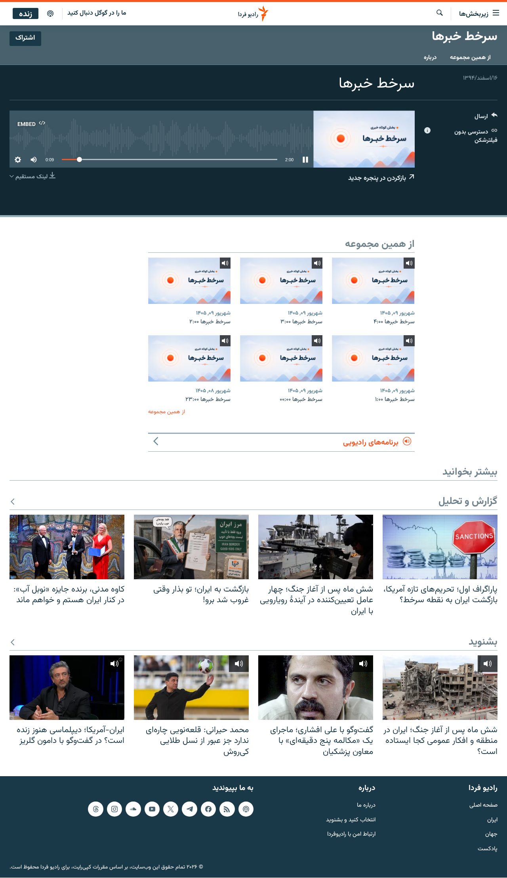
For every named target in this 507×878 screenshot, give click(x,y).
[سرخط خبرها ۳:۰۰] (281, 281)
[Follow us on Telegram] (189, 809)
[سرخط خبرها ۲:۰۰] (189, 281)
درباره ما (366, 806)
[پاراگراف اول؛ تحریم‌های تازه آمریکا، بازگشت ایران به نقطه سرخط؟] (440, 547)
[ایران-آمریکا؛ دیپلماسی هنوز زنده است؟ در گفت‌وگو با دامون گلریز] (67, 687)
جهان (491, 835)
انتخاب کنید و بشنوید (350, 820)
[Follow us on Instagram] (114, 809)
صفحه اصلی (483, 806)
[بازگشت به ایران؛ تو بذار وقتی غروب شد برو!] (191, 547)
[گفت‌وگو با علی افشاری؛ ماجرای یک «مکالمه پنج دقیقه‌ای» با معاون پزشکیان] (315, 687)
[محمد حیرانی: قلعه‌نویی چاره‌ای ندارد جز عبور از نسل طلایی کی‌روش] (191, 687)
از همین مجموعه (470, 57)
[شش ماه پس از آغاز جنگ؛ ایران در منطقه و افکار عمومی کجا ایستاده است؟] (440, 687)
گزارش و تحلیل (467, 502)
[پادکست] (50, 14)
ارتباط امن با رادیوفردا (351, 835)
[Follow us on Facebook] (208, 809)
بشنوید (483, 642)
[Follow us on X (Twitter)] (170, 809)
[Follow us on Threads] (95, 809)
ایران (492, 820)
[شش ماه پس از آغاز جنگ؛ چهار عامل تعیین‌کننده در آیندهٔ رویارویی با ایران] (315, 547)
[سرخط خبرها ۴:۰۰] (373, 281)
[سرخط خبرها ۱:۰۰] (373, 358)
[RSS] (226, 809)
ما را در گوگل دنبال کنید (96, 13)
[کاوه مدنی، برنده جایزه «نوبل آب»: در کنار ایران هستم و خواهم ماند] (67, 547)
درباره (430, 57)
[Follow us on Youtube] (152, 809)
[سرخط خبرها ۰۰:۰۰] (281, 358)
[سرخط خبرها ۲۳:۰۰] (189, 358)
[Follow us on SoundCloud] (133, 809)
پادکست (487, 850)
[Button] (486, 118)
